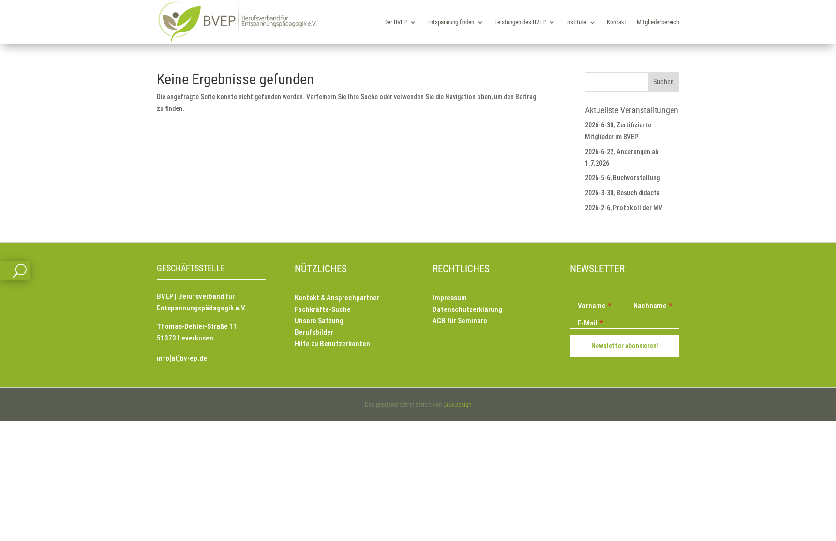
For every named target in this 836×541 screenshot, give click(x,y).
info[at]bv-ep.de (182, 358)
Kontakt (616, 22)
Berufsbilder (314, 332)
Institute (576, 22)
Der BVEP (395, 22)
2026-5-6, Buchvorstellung (622, 178)
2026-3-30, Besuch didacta (622, 193)
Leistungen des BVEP (520, 22)
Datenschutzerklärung (467, 309)
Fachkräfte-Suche (323, 309)
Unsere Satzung (319, 320)
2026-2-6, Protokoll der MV (623, 208)
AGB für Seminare (460, 320)
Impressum (450, 298)
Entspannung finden (450, 22)
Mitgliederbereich (658, 22)
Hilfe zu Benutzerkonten (332, 344)
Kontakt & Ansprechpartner (337, 298)
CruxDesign (457, 404)
